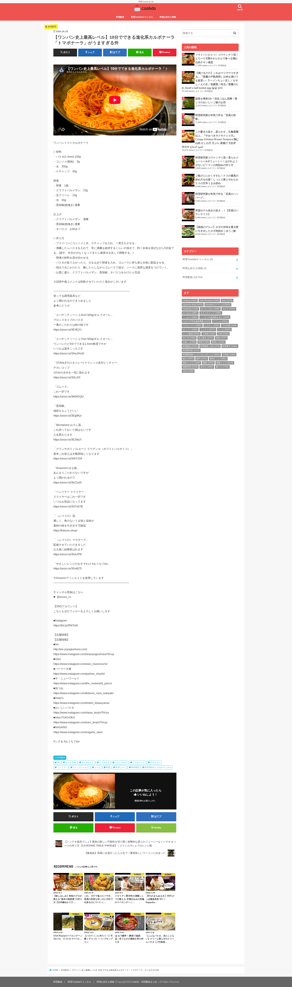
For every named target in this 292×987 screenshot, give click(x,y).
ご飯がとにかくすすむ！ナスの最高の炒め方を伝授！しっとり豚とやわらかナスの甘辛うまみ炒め (216, 179)
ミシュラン (62, 767)
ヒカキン (211, 325)
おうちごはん (210, 309)
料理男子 (230, 346)
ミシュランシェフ (81, 767)
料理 (108, 767)
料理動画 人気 (210, 346)
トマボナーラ (138, 762)
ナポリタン (155, 762)
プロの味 (229, 325)
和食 (221, 338)
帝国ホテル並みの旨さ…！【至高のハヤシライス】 (216, 212)
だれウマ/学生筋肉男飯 (196, 321)
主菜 (223, 334)
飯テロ (222, 367)
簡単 (208, 363)
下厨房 (208, 334)
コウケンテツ (192, 325)
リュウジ (207, 329)
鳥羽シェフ (121, 767)
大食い (189, 342)
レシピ (97, 767)
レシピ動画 (191, 334)
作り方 (189, 338)
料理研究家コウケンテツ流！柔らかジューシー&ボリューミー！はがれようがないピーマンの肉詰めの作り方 (216, 161)
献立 (188, 358)
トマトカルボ (121, 762)
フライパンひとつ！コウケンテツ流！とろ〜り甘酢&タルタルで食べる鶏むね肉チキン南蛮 (216, 58)
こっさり (190, 317)
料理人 (218, 342)
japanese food (193, 305)
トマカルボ (104, 762)
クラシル (220, 321)
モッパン (190, 329)
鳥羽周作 (135, 767)
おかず (229, 309)
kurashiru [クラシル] (217, 305)
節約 (201, 358)
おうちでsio (70, 762)
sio (58, 762)
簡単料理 (190, 367)
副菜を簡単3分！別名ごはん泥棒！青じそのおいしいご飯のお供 (216, 100)
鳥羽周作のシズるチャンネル (158, 767)
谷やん (206, 367)
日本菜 (229, 354)
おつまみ (190, 313)
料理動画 (120, 17)
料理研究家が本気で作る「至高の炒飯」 (215, 117)
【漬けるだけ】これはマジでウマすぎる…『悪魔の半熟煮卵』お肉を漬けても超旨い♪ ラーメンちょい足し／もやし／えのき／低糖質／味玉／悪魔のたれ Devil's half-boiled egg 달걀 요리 (210, 80)
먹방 (188, 371)
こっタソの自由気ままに (214, 317)
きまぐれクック (210, 313)
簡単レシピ (224, 363)
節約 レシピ (191, 363)
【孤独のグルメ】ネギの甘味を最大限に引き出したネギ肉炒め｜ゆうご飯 (216, 229)
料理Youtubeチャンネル (142, 17)
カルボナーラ (88, 762)
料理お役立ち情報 (168, 17)
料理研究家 (191, 350)
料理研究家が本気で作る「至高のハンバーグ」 (216, 196)
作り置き (205, 338)
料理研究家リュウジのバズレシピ (201, 354)
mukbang (190, 309)
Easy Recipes (209, 300)
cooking (190, 300)
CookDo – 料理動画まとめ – (145, 982)
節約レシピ (218, 358)
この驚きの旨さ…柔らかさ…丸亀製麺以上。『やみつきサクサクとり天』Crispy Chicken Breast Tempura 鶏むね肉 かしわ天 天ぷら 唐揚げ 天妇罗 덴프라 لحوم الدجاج (210, 139)
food (227, 300)
